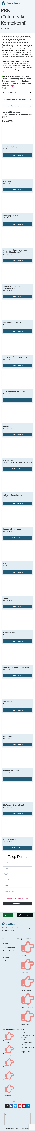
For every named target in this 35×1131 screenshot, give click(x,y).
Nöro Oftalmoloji (9, 736)
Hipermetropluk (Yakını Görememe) (16, 667)
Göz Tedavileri (8, 460)
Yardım (3, 939)
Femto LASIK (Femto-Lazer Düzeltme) (17, 357)
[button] (32, 3)
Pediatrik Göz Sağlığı (11, 771)
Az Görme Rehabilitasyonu (13, 495)
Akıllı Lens (7, 181)
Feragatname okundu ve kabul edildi (17, 898)
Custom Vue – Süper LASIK (13, 323)
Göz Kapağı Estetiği (10, 216)
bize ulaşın (9, 86)
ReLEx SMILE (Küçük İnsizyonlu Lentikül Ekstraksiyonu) (15, 251)
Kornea (5, 598)
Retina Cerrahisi (9, 633)
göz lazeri (11, 81)
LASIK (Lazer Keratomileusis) (14, 392)
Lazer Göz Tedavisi (10, 147)
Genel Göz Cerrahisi (10, 839)
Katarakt (6, 426)
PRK (26, 63)
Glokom (6, 564)
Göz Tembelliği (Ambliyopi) (13, 805)
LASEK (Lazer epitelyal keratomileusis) (11, 287)
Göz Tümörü (7, 702)
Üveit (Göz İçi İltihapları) (12, 529)
